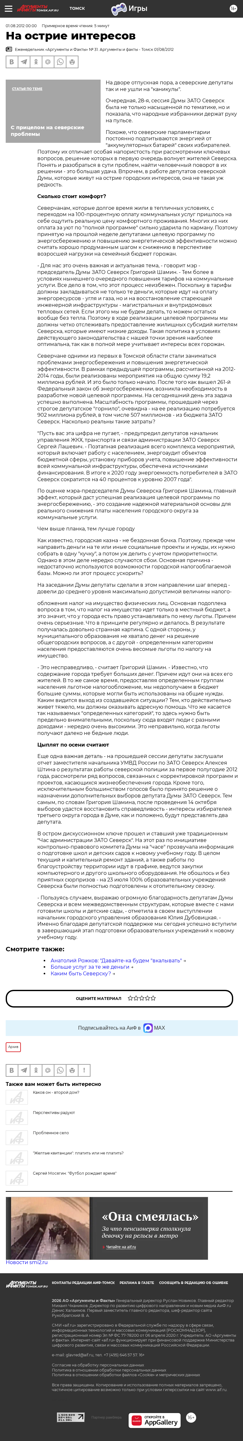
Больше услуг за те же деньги (90, 967)
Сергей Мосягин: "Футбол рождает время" (74, 1173)
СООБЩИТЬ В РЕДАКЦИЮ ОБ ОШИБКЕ (193, 1283)
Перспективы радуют (54, 1112)
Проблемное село (51, 1132)
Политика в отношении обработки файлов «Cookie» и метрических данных (126, 1374)
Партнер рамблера (106, 1417)
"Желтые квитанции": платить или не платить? (78, 1153)
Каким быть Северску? (81, 974)
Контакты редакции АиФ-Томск (83, 1283)
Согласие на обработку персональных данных (98, 1365)
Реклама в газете (137, 1283)
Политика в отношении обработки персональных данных (109, 1370)
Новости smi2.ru (27, 1262)
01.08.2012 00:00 (21, 25)
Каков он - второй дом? (56, 1092)
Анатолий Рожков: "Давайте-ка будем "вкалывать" (116, 961)
